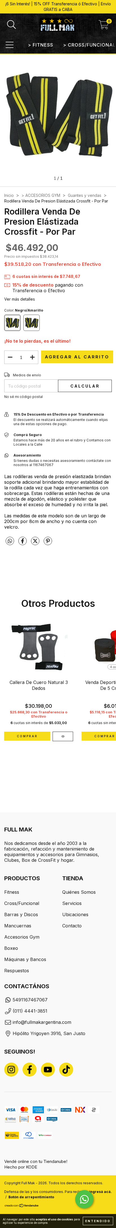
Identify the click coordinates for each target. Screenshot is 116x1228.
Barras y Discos (21, 914)
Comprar (27, 736)
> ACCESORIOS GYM (40, 195)
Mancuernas (17, 926)
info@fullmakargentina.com (42, 1022)
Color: (23, 310)
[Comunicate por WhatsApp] (84, 1199)
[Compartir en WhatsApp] (10, 541)
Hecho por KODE (20, 1167)
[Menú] (9, 45)
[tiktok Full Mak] (66, 1070)
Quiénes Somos (79, 892)
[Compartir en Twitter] (36, 543)
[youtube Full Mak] (48, 1070)
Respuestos (16, 970)
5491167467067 (30, 1000)
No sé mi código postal (23, 397)
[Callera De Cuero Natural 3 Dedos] (63, 736)
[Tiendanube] (21, 1206)
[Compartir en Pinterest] (48, 543)
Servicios (72, 903)
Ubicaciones (75, 914)
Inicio (9, 195)
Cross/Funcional (21, 903)
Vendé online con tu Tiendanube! (35, 1161)
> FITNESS (40, 45)
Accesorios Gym (21, 937)
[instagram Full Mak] (11, 1070)
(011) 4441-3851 (30, 1011)
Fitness (11, 892)
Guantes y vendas (84, 195)
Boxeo (11, 948)
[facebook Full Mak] (30, 1070)
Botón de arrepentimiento (31, 1197)
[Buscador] (11, 24)
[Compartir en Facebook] (23, 543)
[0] (103, 26)
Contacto (72, 926)
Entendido (98, 1221)
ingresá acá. (100, 1192)
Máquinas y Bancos (25, 959)
